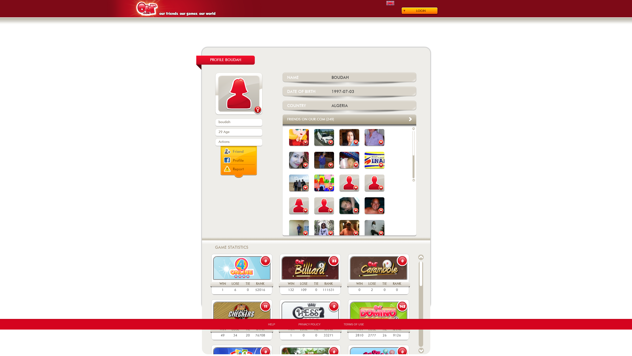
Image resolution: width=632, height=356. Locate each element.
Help (271, 324)
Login (421, 10)
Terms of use (354, 324)
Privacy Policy (309, 324)
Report (238, 169)
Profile (238, 160)
